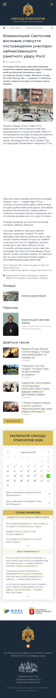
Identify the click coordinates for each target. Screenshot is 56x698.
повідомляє (12, 143)
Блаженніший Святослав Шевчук (22, 275)
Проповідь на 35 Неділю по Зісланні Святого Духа (24, 540)
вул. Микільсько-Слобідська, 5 (18, 653)
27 (28, 480)
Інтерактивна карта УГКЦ (28, 682)
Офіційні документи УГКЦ (28, 679)
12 (21, 471)
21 (35, 476)
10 (8, 471)
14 (35, 471)
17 (8, 476)
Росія (14, 278)
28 (34, 480)
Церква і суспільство (28, 278)
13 (28, 471)
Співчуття (43, 278)
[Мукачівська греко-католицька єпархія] (40, 611)
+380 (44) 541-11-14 (19, 656)
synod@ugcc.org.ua (36, 656)
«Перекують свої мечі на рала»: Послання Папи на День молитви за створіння (35, 370)
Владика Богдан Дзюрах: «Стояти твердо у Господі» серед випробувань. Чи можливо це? (36, 353)
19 (21, 476)
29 (41, 480)
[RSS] (28, 646)
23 (48, 476)
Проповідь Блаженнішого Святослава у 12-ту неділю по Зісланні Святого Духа (27, 524)
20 (28, 476)
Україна (43, 275)
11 (15, 471)
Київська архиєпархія (34, 295)
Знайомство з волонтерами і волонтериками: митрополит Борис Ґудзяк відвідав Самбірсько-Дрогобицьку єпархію (36, 389)
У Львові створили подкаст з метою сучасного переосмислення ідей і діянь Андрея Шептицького (37, 407)
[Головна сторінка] (4, 28)
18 (14, 476)
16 (48, 471)
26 (21, 480)
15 (41, 471)
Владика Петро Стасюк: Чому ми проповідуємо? (21, 532)
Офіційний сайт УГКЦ (28, 676)
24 (8, 480)
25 (14, 480)
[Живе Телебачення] (13, 611)
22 (41, 476)
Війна (8, 278)
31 (8, 485)
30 (48, 480)
